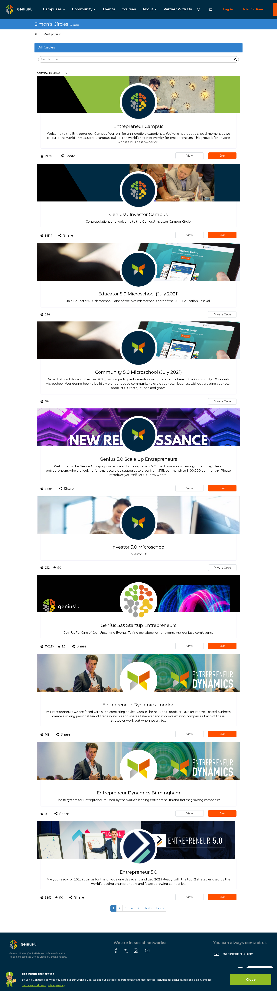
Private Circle (222, 314)
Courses (129, 9)
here (63, 957)
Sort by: (42, 73)
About (148, 9)
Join (222, 155)
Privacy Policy (56, 985)
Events (109, 9)
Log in (228, 9)
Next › (148, 908)
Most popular (52, 34)
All (35, 34)
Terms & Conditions (34, 985)
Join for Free (253, 9)
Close (251, 979)
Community (82, 9)
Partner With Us (178, 9)
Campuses (53, 9)
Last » (160, 908)
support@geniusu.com (238, 954)
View (189, 155)
